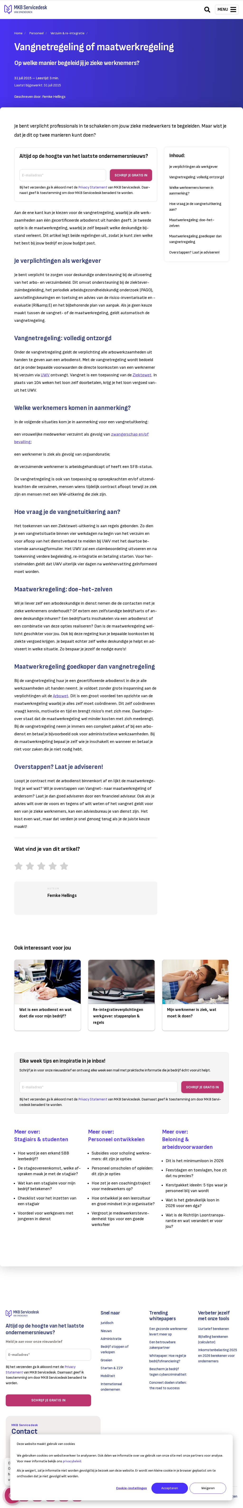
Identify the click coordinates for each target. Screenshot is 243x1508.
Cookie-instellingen (131, 1488)
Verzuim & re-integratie (67, 33)
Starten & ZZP (112, 1368)
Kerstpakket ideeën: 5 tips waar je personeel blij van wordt (196, 1188)
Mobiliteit (108, 1376)
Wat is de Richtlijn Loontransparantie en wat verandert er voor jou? (195, 1221)
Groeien (106, 1360)
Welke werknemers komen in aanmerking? (191, 190)
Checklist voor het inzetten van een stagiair (47, 1201)
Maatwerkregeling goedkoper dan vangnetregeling (195, 239)
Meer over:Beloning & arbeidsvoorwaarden (187, 1139)
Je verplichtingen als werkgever (193, 166)
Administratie (111, 1339)
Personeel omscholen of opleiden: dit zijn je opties (122, 1171)
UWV (45, 375)
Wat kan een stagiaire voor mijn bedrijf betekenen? (46, 1186)
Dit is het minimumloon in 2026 (195, 1160)
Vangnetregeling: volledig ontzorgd (196, 177)
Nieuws (106, 1331)
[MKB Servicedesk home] (48, 1313)
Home (18, 33)
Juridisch (107, 1323)
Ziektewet (142, 375)
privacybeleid (72, 1461)
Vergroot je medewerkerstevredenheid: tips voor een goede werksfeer (120, 1219)
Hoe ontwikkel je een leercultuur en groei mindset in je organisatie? (123, 1201)
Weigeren (208, 1488)
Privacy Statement (92, 187)
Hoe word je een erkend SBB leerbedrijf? (43, 1156)
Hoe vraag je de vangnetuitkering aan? (195, 207)
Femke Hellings (53, 97)
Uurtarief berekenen (213, 1329)
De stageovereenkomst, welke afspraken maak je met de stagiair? (49, 1171)
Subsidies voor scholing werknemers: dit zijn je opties (121, 1156)
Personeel (36, 33)
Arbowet (60, 695)
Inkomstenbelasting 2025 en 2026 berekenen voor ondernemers (217, 1356)
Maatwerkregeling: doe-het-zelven (191, 223)
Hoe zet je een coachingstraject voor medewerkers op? (121, 1186)
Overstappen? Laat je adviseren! (194, 252)
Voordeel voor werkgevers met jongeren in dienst (45, 1216)
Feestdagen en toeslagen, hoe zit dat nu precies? (196, 1173)
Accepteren (169, 1488)
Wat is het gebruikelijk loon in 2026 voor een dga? (192, 1203)
